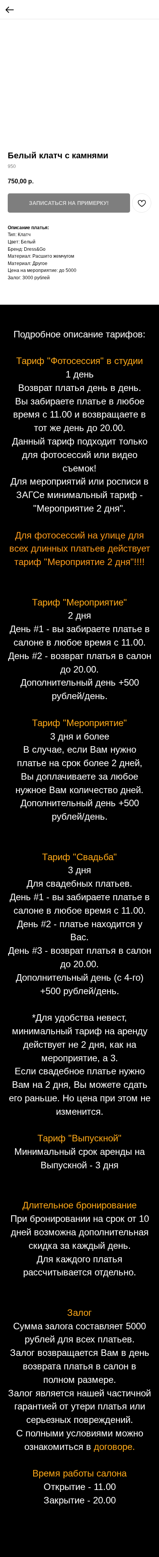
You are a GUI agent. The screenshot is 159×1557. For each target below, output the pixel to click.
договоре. (114, 1446)
